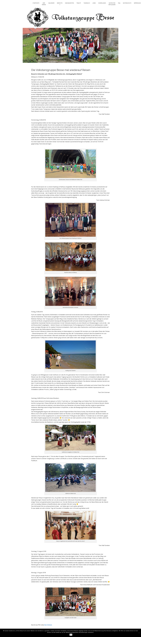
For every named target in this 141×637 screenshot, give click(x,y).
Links (94, 3)
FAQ (119, 3)
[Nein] (139, 633)
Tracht (78, 3)
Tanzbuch (87, 3)
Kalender (51, 3)
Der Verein (44, 3)
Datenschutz (127, 3)
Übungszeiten (69, 3)
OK (71, 634)
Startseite (36, 3)
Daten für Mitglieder (112, 3)
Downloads (102, 3)
